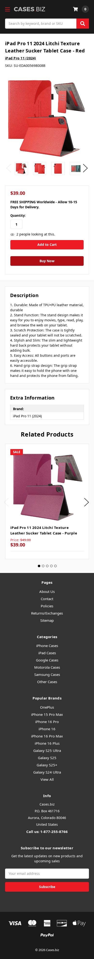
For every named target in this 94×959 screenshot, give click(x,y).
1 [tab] (39, 566)
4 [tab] (51, 566)
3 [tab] (47, 566)
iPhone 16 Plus (47, 743)
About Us (47, 591)
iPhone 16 (47, 728)
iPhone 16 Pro (47, 721)
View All (47, 779)
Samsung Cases (47, 674)
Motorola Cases (47, 667)
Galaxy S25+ (47, 764)
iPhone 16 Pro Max (47, 736)
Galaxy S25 (47, 757)
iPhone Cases (47, 645)
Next (85, 168)
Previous (8, 168)
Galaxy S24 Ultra (47, 772)
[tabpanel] (47, 501)
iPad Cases (47, 652)
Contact (47, 598)
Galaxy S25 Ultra (47, 750)
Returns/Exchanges (47, 613)
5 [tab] (55, 566)
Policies (47, 605)
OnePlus (47, 707)
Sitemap (47, 620)
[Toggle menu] (7, 9)
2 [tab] (43, 566)
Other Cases (47, 681)
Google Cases (47, 660)
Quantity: (18, 215)
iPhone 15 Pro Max (47, 714)
